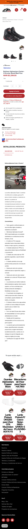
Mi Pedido (4, 477)
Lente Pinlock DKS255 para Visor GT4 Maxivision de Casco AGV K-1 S (8, 423)
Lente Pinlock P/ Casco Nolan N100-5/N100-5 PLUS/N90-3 (20, 423)
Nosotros (4, 448)
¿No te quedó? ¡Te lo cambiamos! (14, 108)
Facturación (5, 492)
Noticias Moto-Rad (7, 504)
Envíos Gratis (5, 485)
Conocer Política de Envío (9, 479)
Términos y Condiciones (8, 460)
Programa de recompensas (9, 509)
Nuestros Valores (6, 450)
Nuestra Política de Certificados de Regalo (14, 458)
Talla (4, 78)
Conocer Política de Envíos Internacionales (14, 482)
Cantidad (6, 86)
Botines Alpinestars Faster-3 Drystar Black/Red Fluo (13, 72)
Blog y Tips (5, 501)
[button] (12, 61)
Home (4, 18)
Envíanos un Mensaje (7, 472)
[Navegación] (25, 10)
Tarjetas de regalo (7, 506)
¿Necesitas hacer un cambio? (10, 474)
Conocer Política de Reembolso (10, 487)
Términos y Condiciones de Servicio (12, 463)
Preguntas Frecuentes (8, 490)
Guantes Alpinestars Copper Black (8, 383)
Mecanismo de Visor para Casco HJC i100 (20, 383)
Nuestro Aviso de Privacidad (10, 455)
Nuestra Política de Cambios (10, 453)
